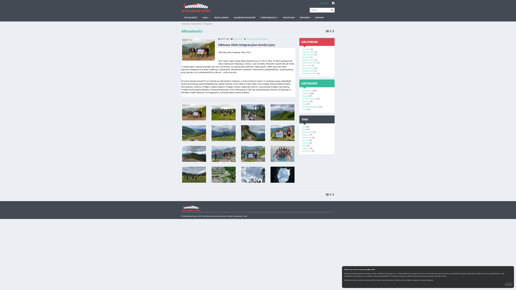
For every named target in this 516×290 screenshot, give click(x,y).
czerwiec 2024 (308, 68)
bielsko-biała (307, 132)
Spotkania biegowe (310, 107)
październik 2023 (309, 73)
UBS (257, 39)
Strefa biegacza (268, 17)
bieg (304, 129)
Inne (304, 104)
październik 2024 (309, 63)
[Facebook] (333, 3)
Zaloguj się (324, 3)
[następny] (333, 31)
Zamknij (508, 284)
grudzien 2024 (308, 60)
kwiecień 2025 (308, 55)
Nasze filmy (289, 17)
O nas (205, 17)
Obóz (249, 39)
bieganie (305, 135)
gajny (304, 145)
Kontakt (319, 17)
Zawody (305, 93)
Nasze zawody (221, 17)
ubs (303, 127)
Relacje (305, 96)
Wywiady (306, 101)
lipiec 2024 (306, 65)
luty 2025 (306, 57)
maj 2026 (306, 49)
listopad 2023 (307, 71)
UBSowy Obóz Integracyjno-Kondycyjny (246, 45)
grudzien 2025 (308, 52)
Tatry (253, 39)
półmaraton (307, 137)
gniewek (305, 140)
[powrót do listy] (327, 31)
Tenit (245, 216)
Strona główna (196, 24)
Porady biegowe (309, 99)
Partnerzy (305, 17)
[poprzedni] (330, 31)
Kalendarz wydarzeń (244, 17)
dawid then (306, 151)
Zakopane (263, 39)
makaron (306, 148)
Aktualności (190, 17)
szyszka (305, 143)
